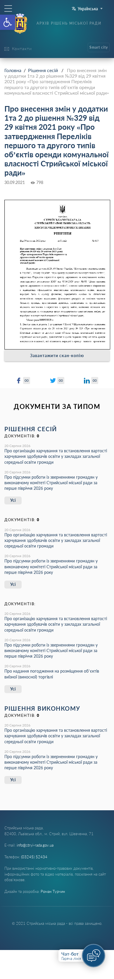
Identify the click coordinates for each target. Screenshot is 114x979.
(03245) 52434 (34, 857)
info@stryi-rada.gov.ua (35, 845)
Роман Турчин (53, 891)
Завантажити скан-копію (57, 355)
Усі (13, 500)
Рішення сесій (43, 70)
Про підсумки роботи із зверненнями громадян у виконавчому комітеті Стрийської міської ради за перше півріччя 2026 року (51, 483)
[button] (7, 22)
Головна (12, 70)
